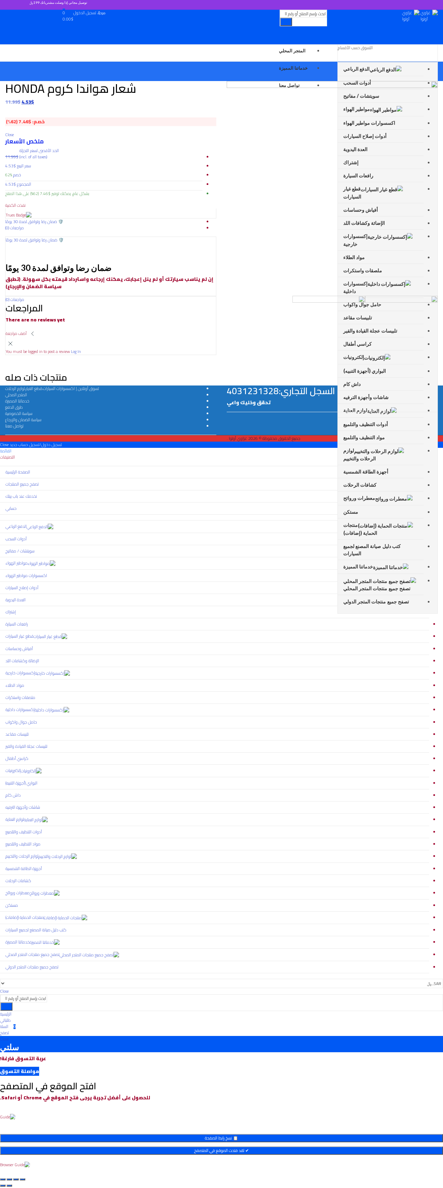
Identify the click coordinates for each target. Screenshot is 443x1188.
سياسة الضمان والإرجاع (23, 420)
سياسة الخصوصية (19, 413)
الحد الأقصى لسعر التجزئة (39, 154)
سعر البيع (24, 166)
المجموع (24, 184)
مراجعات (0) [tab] (14, 228)
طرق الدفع (14, 407)
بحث (286, 22)
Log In (76, 351)
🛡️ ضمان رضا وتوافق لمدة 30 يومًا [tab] (34, 221)
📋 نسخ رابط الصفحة (221, 1138)
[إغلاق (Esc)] (3, 1179)
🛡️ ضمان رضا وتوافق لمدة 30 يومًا (35, 240)
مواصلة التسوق (19, 1071)
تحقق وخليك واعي (249, 402)
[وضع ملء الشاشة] (16, 1179)
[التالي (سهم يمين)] (3, 1186)
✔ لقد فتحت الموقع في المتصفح (221, 1150)
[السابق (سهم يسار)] (9, 1186)
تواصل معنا (14, 426)
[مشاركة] (9, 1179)
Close (4, 991)
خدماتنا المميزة (17, 401)
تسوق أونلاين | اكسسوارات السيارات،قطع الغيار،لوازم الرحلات (52, 388)
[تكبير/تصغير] (22, 1179)
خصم (17, 175)
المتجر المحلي (16, 395)
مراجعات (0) (15, 299)
